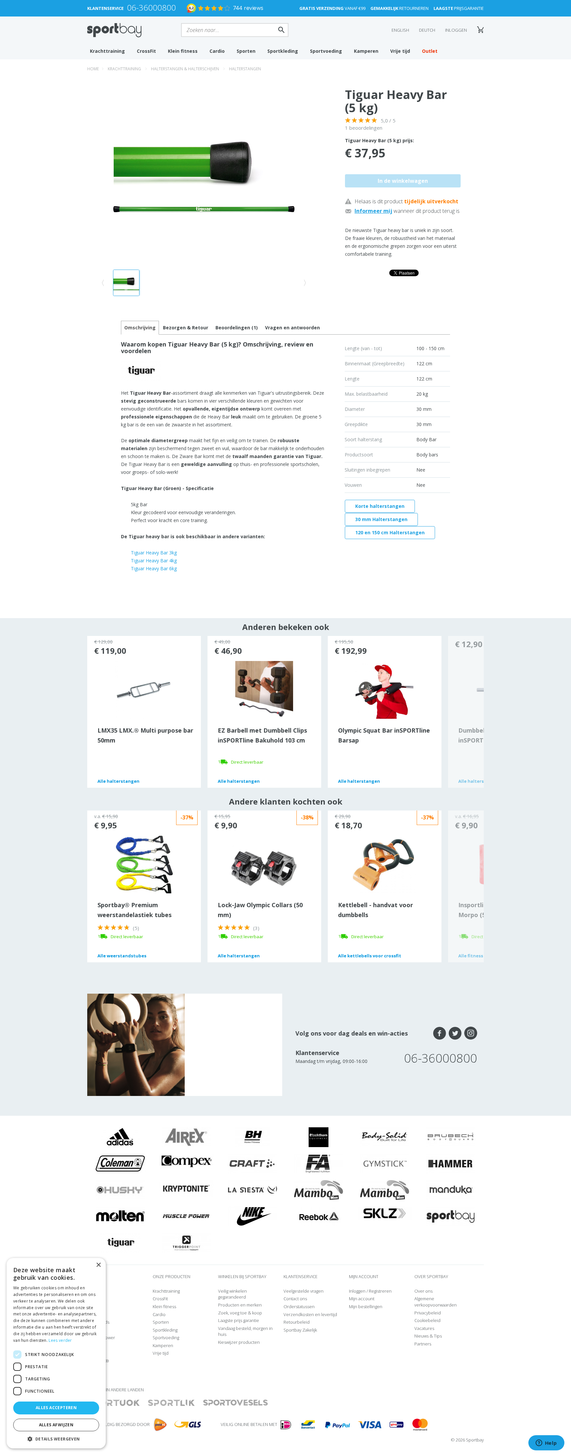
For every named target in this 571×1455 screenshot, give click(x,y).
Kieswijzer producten (239, 1342)
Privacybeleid (427, 1313)
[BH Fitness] (252, 1137)
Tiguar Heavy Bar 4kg (154, 560)
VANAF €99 (332, 8)
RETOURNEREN (399, 8)
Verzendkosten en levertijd (310, 1314)
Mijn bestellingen (365, 1306)
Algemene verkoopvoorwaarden (435, 1302)
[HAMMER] (451, 1163)
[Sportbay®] (451, 1216)
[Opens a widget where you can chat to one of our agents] (546, 1443)
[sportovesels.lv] (236, 1403)
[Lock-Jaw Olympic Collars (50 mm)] (264, 867)
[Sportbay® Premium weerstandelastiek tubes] (144, 864)
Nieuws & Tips (428, 1336)
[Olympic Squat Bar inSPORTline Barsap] (384, 689)
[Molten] (120, 1216)
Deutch (427, 30)
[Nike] (252, 1216)
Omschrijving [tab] (140, 327)
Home (93, 69)
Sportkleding (282, 51)
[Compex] (186, 1161)
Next (466, 712)
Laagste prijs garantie (238, 1320)
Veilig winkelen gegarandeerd (232, 1294)
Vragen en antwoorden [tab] (292, 327)
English (400, 30)
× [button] (98, 1265)
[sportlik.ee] (171, 1403)
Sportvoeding (326, 51)
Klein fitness (183, 51)
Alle (118, 781)
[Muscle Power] (186, 1216)
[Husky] (120, 1190)
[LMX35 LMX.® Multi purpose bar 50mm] (144, 689)
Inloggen (456, 30)
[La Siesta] (252, 1190)
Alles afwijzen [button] (56, 1425)
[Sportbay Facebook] (439, 1033)
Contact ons (295, 1299)
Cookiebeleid (427, 1320)
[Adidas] (120, 1137)
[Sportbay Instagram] (470, 1033)
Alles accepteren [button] (56, 1407)
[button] (56, 1439)
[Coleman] (120, 1163)
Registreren (380, 1291)
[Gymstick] (384, 1163)
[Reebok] (318, 1216)
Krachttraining (107, 51)
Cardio (217, 51)
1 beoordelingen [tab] (363, 127)
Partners (422, 1344)
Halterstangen (245, 69)
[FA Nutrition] (318, 1163)
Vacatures (424, 1328)
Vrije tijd (400, 51)
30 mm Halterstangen (381, 519)
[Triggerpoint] (186, 1242)
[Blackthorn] (318, 1137)
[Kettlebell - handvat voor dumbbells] (384, 864)
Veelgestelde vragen (304, 1291)
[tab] (185, 328)
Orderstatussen (299, 1306)
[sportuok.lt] (113, 1403)
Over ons (423, 1291)
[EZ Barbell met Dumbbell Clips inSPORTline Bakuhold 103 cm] (264, 689)
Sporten (246, 51)
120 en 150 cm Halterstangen (390, 532)
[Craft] (252, 1163)
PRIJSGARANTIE (459, 8)
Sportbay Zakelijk (300, 1330)
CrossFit (146, 51)
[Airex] (186, 1137)
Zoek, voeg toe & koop (240, 1313)
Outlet (430, 51)
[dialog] (56, 1353)
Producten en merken (240, 1305)
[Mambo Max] (318, 1190)
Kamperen (366, 51)
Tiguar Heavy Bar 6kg (154, 568)
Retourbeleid (297, 1322)
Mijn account (361, 1299)
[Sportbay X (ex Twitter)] (455, 1033)
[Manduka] (451, 1190)
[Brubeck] (451, 1137)
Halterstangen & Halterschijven (185, 69)
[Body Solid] (384, 1137)
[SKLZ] (385, 1213)
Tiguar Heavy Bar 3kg (154, 552)
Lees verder (60, 1340)
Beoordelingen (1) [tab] (236, 327)
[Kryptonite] (186, 1188)
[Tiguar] (120, 1242)
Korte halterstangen (379, 506)
